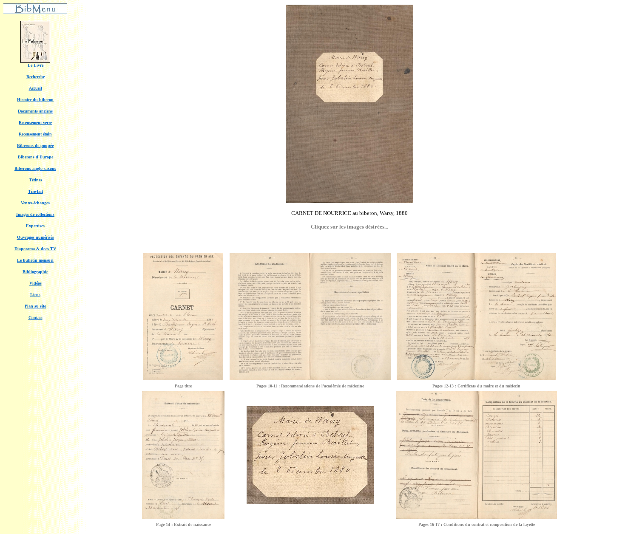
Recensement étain (35, 134)
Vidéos (35, 283)
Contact (35, 317)
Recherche (35, 76)
